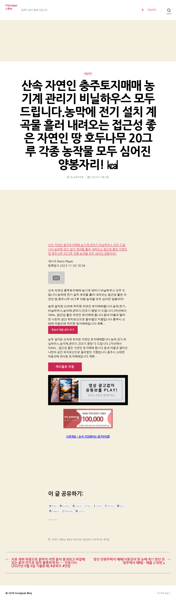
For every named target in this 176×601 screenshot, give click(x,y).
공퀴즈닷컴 (78, 177)
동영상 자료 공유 (74, 539)
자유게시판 (97, 539)
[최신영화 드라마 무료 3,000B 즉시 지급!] (88, 418)
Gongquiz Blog (23, 593)
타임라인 (151, 10)
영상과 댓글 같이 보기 (62, 330)
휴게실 (106, 539)
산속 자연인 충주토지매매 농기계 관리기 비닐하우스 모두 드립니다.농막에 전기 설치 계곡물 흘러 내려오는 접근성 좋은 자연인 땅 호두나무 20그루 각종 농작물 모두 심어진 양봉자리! (87, 249)
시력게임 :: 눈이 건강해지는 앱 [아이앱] (88, 436)
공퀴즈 (55, 539)
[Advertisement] (88, 40)
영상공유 (87, 539)
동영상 (62, 539)
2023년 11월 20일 (100, 177)
